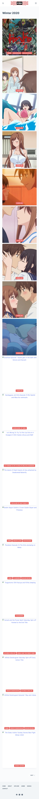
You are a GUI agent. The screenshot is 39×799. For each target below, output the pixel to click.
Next (31, 775)
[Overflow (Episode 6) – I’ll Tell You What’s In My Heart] (19, 187)
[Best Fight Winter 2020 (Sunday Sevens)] (19, 749)
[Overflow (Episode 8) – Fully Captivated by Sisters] (19, 112)
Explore (16, 786)
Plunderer (17, 578)
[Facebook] (16, 794)
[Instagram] (22, 794)
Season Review (26, 53)
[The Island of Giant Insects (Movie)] (19, 487)
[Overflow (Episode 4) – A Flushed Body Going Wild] (19, 262)
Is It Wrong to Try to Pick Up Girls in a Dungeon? (19, 465)
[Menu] (36, 3)
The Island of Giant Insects (19, 503)
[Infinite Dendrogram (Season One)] (19, 712)
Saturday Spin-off (9, 653)
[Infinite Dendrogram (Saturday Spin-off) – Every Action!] (19, 674)
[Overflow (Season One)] (19, 74)
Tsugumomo (19, 615)
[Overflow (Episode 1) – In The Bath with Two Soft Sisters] (19, 374)
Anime (9, 53)
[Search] (3, 3)
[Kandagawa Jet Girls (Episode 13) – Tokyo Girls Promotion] (19, 412)
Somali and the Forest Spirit (26, 653)
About (10, 786)
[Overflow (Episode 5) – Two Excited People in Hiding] (19, 224)
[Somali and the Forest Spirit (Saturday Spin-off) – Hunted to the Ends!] (19, 637)
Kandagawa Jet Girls (19, 428)
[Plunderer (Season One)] (19, 562)
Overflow (19, 90)
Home (4, 786)
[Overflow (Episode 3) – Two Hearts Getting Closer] (19, 299)
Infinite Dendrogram (13, 690)
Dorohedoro (17, 53)
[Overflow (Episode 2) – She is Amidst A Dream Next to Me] (19, 337)
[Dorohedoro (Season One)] (19, 37)
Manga (29, 786)
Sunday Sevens (19, 765)
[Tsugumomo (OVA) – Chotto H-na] (19, 599)
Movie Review (27, 540)
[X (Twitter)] (19, 794)
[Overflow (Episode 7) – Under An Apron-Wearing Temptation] (19, 149)
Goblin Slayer (17, 540)
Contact (5, 788)
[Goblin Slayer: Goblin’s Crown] (19, 524)
